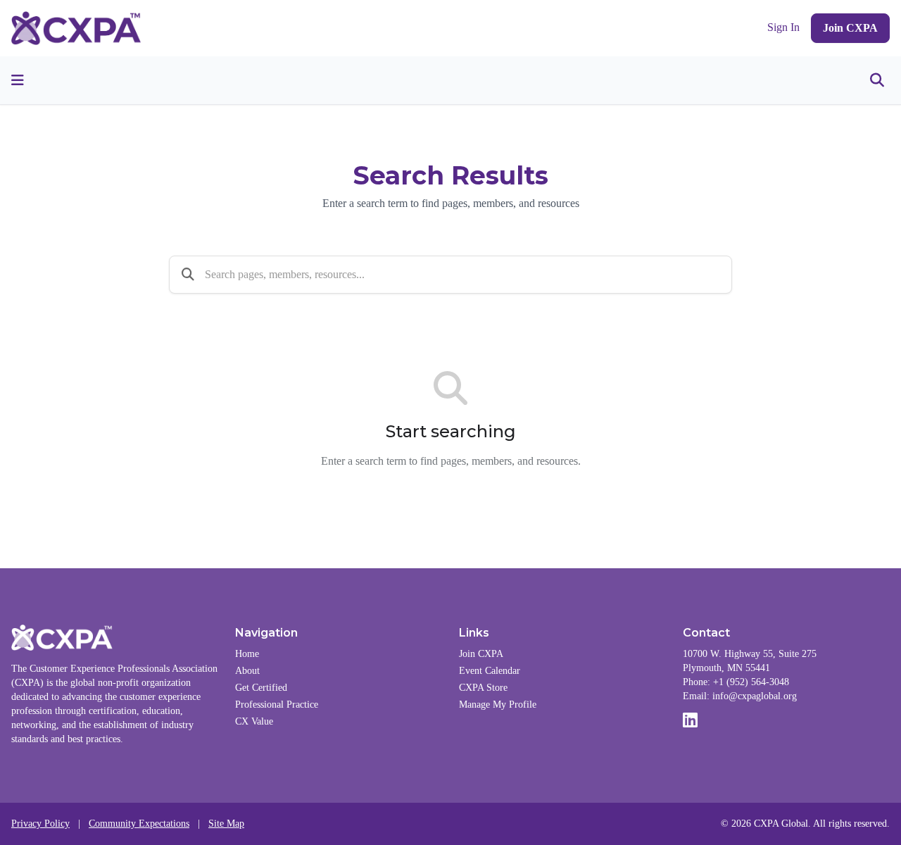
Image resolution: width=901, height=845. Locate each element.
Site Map (226, 823)
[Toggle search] (877, 80)
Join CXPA (850, 28)
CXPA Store (483, 687)
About (247, 670)
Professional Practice (276, 704)
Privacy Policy (40, 823)
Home (247, 654)
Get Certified (261, 687)
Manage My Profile (497, 704)
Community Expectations (139, 823)
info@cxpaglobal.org (754, 696)
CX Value (254, 721)
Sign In (783, 27)
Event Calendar (489, 670)
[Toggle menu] (18, 80)
